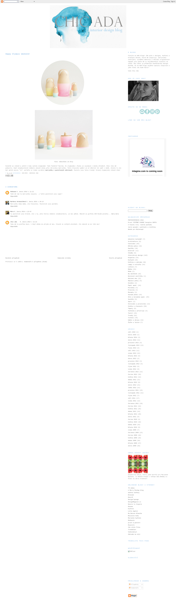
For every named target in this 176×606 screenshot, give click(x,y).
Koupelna (131, 257)
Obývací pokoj (133, 281)
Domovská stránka (64, 258)
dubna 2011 (132, 411)
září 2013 (131, 350)
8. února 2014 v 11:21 (25, 191)
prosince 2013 (133, 342)
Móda (129, 271)
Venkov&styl (132, 532)
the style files (134, 527)
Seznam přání (133, 294)
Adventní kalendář (135, 239)
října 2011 (132, 395)
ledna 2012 (132, 387)
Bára (12, 211)
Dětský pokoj (133, 246)
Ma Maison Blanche (135, 513)
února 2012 (132, 385)
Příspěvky (134, 584)
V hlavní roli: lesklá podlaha (140, 225)
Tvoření (131, 318)
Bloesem (131, 495)
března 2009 (132, 443)
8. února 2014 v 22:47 (22, 211)
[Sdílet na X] (10, 176)
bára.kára (115, 214)
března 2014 (132, 337)
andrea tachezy (133, 492)
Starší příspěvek (115, 258)
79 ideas (131, 488)
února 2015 (132, 335)
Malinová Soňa (133, 516)
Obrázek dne (33, 173)
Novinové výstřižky (135, 276)
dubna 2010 (132, 424)
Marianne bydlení (134, 518)
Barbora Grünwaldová (18, 201)
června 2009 (132, 435)
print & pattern (134, 523)
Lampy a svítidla (134, 264)
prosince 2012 (133, 361)
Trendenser (132, 529)
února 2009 (132, 446)
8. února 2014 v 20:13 (35, 201)
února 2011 (132, 417)
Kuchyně (131, 260)
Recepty (131, 292)
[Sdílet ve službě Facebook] (12, 176)
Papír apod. (132, 285)
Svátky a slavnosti (135, 306)
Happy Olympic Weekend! (18, 54)
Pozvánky (131, 288)
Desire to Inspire (135, 504)
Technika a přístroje (136, 311)
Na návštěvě (132, 274)
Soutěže (131, 299)
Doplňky (25, 173)
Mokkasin (131, 520)
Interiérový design (135, 255)
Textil (130, 313)
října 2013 (132, 348)
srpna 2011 (132, 401)
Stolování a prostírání (137, 304)
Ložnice (131, 267)
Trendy (130, 315)
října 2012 (132, 366)
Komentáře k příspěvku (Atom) (35, 262)
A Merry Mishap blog (136, 490)
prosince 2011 (133, 390)
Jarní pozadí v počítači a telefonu (142, 227)
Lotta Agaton (133, 511)
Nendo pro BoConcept (136, 229)
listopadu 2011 (133, 393)
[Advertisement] (138, 191)
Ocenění (131, 283)
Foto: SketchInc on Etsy (63, 162)
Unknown (13, 191)
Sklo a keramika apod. (136, 297)
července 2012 (133, 372)
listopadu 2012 (133, 364)
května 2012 (132, 377)
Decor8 (130, 497)
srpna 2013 (132, 353)
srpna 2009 (132, 430)
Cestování (131, 244)
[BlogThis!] (8, 176)
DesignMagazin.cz (134, 502)
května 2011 (132, 409)
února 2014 (132, 340)
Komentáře (134, 588)
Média (130, 269)
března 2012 (132, 382)
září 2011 (131, 398)
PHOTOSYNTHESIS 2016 (136, 220)
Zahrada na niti (134, 534)
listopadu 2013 (133, 345)
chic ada (13, 222)
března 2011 (132, 414)
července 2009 (133, 432)
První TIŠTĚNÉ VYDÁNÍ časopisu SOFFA (142, 222)
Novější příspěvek (12, 258)
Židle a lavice (133, 322)
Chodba (130, 253)
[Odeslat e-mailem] (6, 176)
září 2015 (131, 332)
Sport (130, 301)
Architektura (133, 241)
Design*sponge (133, 499)
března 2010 (132, 427)
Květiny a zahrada (135, 262)
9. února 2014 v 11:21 (28, 222)
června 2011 (132, 406)
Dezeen (130, 506)
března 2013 (132, 356)
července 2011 (133, 403)
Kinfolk (131, 509)
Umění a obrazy (133, 320)
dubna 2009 (132, 440)
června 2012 (132, 374)
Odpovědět (14, 196)
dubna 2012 (132, 380)
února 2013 (132, 358)
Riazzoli (131, 525)
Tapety (130, 308)
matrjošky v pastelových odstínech (58, 170)
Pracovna (131, 290)
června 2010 (132, 419)
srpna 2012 (132, 369)
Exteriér (131, 251)
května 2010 (132, 422)
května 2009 (132, 438)
